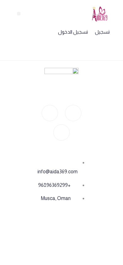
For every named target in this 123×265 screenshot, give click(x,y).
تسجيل (102, 32)
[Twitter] (61, 132)
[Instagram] (73, 113)
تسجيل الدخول (73, 32)
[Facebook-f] (50, 113)
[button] (18, 13)
